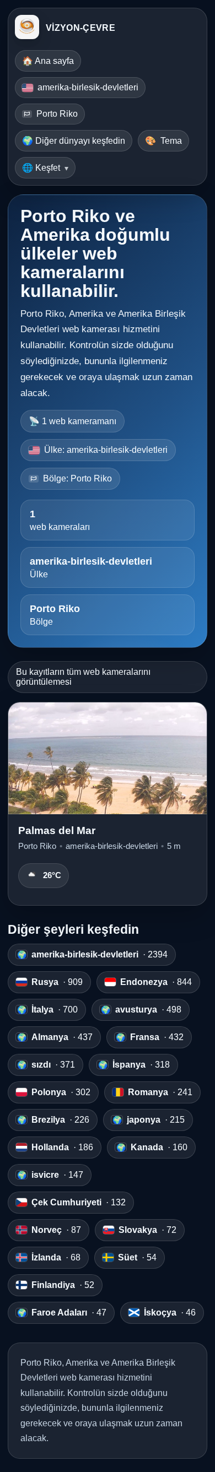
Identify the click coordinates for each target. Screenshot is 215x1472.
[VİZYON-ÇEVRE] (27, 28)
